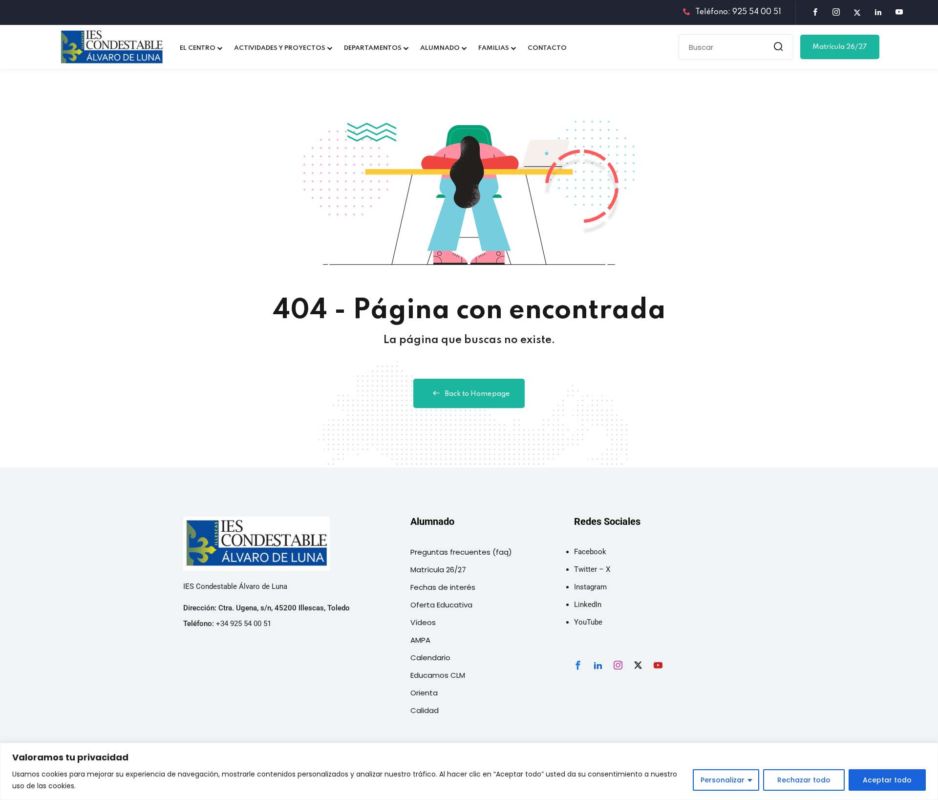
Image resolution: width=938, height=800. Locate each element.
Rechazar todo (804, 780)
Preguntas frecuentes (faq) (461, 552)
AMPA (420, 640)
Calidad (424, 710)
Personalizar (723, 780)
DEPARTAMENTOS (373, 48)
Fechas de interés (442, 587)
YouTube (588, 622)
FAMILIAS (493, 48)
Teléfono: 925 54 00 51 (738, 12)
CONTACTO (547, 48)
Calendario (430, 657)
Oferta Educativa (441, 605)
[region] (469, 771)
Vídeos (423, 622)
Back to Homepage (477, 393)
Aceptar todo (887, 780)
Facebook (590, 551)
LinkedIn (587, 604)
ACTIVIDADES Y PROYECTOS (279, 48)
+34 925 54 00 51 (243, 623)
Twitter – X (592, 569)
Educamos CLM (437, 675)
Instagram (590, 587)
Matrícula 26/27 (839, 46)
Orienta (424, 693)
